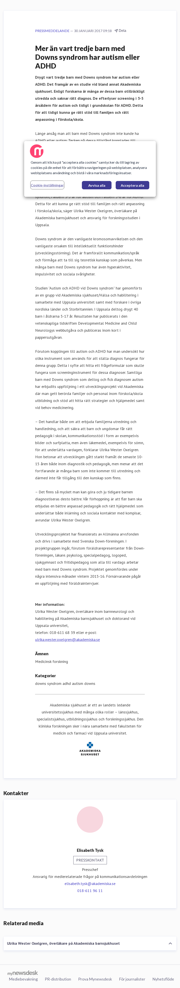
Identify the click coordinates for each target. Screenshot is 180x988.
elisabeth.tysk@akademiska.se (90, 883)
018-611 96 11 (90, 890)
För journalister (132, 979)
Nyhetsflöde (163, 979)
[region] (90, 169)
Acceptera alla (132, 185)
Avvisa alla (96, 185)
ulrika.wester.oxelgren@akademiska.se (67, 639)
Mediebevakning (23, 979)
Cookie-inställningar (47, 185)
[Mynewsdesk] (22, 973)
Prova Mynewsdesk (95, 979)
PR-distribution (58, 979)
